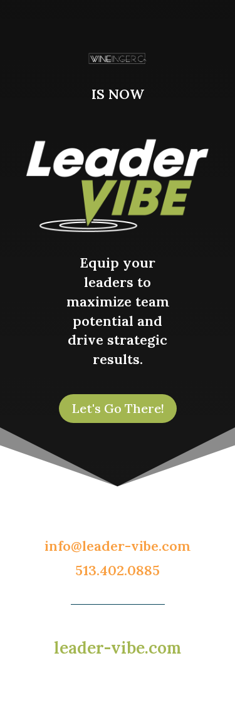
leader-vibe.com (117, 647)
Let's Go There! (117, 408)
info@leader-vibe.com (117, 546)
